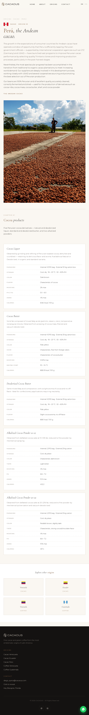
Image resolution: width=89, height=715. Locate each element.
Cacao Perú (8, 662)
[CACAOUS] (10, 4)
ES (86, 4)
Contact (65, 4)
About (42, 4)
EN (82, 4)
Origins (53, 4)
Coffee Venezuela (11, 666)
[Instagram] (41, 708)
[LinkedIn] (47, 708)
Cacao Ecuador (10, 658)
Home (32, 4)
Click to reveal (9, 684)
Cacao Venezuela (11, 654)
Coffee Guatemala (11, 670)
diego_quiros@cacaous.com (15, 681)
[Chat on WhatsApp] (83, 709)
